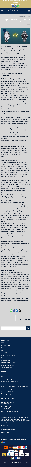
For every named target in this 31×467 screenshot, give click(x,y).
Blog (2, 347)
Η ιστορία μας (5, 357)
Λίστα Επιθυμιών (6, 384)
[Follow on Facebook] (13, 6)
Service (3, 376)
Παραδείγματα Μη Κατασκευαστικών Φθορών (14, 386)
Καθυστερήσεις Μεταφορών (9, 381)
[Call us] (18, 6)
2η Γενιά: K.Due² (6, 345)
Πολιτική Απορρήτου (7, 365)
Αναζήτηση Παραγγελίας (8, 379)
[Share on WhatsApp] (11, 310)
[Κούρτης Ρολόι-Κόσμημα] (14, 10)
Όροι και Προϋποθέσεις (8, 362)
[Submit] (28, 328)
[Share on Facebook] (14, 310)
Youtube (3, 300)
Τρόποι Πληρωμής (6, 367)
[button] (2, 11)
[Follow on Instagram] (15, 6)
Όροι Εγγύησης (5, 360)
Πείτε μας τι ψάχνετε (7, 394)
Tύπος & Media (5, 352)
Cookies (3, 350)
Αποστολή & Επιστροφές (8, 355)
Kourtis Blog (14, 298)
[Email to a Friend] (20, 310)
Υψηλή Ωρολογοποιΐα (24, 16)
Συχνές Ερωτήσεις (6, 389)
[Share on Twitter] (17, 310)
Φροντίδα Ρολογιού (7, 391)
